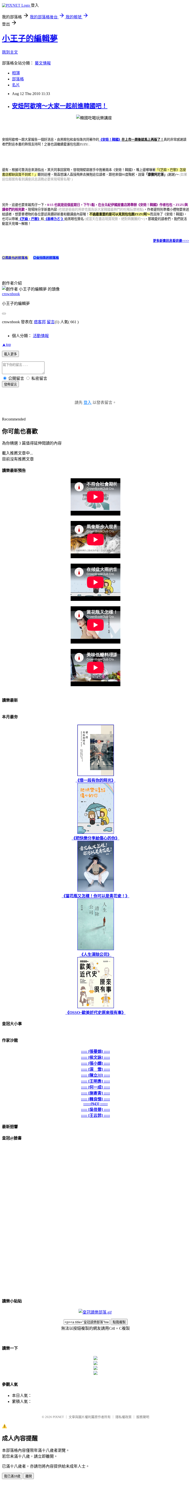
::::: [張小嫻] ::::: (95, 1063)
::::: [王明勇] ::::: (95, 1081)
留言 (51, 322)
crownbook (11, 294)
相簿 (16, 73)
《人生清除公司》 (95, 954)
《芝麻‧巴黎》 (29, 219)
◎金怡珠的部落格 (46, 257)
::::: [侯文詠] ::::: (95, 1057)
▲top (6, 344)
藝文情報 (43, 63)
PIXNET (58, 1417)
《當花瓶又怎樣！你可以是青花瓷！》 (95, 896)
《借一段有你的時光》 (95, 780)
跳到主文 (10, 52)
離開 (28, 1476)
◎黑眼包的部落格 (15, 257)
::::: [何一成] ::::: (95, 1087)
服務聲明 (142, 1417)
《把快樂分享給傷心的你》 (95, 838)
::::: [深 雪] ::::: (95, 1069)
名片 (16, 85)
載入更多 (10, 354)
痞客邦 (40, 322)
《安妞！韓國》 (110, 139)
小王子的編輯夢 (30, 38)
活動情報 (41, 336)
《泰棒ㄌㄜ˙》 (54, 219)
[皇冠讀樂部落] (95, 1312)
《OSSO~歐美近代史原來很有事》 (95, 1012)
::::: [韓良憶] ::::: (95, 1099)
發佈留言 (10, 384)
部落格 (18, 79)
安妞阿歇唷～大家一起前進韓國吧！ (59, 106)
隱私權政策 (123, 1417)
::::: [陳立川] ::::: (95, 1075)
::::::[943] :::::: (95, 1104)
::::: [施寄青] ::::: (95, 1093)
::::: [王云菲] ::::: (95, 1115)
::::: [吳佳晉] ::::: (95, 1109)
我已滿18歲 (12, 1476)
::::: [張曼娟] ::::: (95, 1051)
